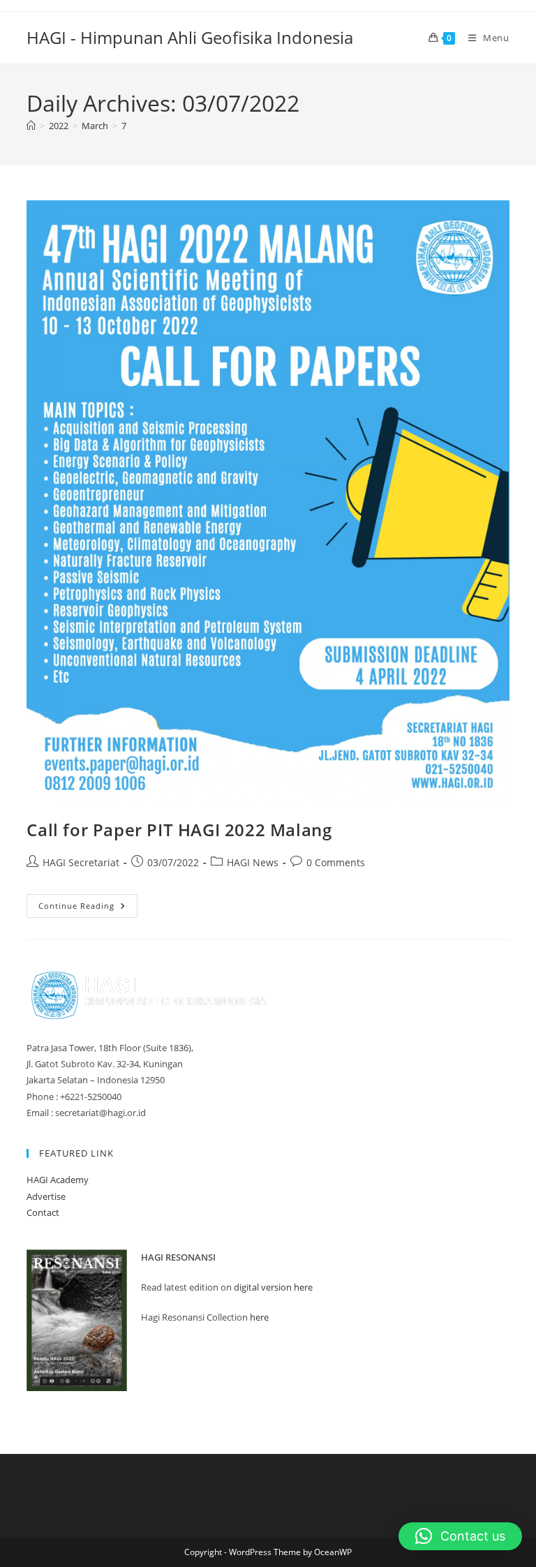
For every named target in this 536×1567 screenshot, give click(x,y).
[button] (460, 1536)
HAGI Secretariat (81, 862)
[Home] (31, 125)
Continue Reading (87, 908)
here (259, 1317)
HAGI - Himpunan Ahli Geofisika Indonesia (190, 37)
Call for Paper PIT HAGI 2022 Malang (179, 829)
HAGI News (252, 862)
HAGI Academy (58, 1179)
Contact (43, 1212)
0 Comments (335, 862)
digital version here (273, 1287)
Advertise (46, 1196)
